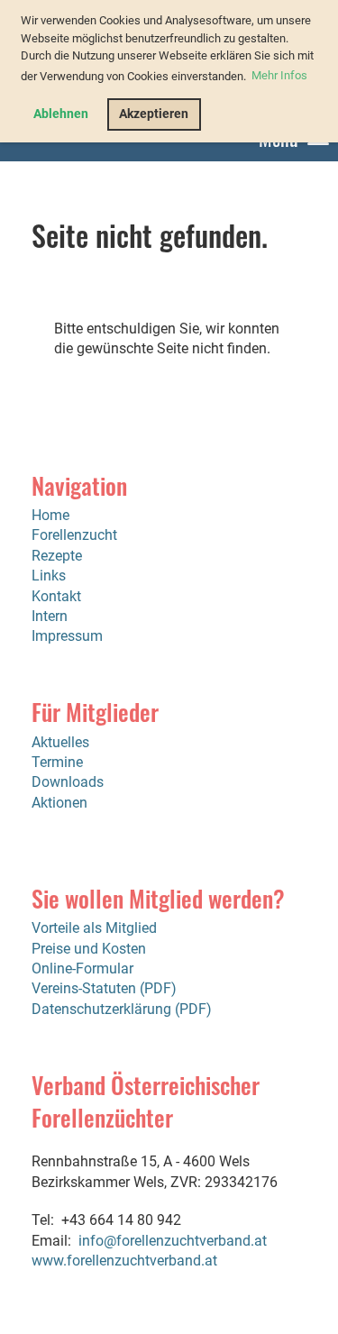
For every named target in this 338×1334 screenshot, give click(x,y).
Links (49, 575)
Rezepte (57, 555)
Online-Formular (82, 968)
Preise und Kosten (89, 948)
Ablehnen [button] (60, 114)
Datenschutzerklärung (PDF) (122, 1009)
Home (50, 515)
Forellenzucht (74, 535)
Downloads (68, 781)
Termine (57, 762)
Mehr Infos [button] (279, 75)
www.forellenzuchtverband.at (124, 1260)
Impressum (67, 635)
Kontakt (56, 596)
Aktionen (59, 802)
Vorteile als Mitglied (94, 928)
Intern (50, 616)
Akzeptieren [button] (153, 114)
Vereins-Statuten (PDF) (104, 988)
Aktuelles (60, 742)
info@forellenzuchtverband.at (172, 1240)
